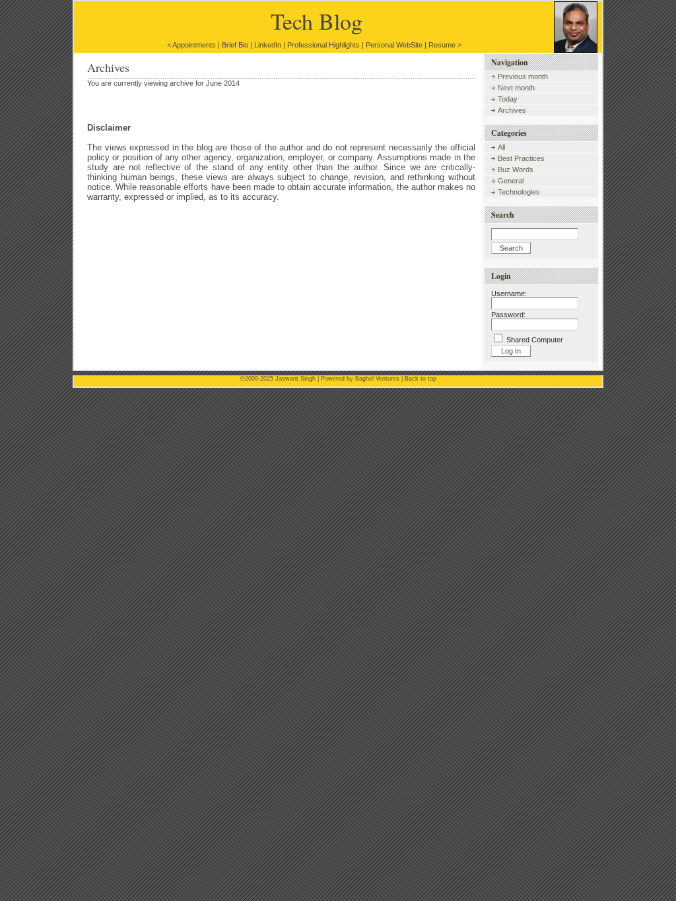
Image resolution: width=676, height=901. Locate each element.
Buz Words (515, 169)
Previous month (523, 76)
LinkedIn (267, 45)
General (511, 181)
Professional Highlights (323, 45)
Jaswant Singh (295, 378)
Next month (516, 88)
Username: (509, 293)
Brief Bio (235, 45)
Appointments (194, 45)
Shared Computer (534, 340)
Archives (512, 110)
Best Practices (521, 158)
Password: (508, 315)
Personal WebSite (394, 45)
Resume (442, 45)
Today (508, 99)
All (501, 147)
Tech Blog (316, 21)
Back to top (420, 378)
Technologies (519, 192)
